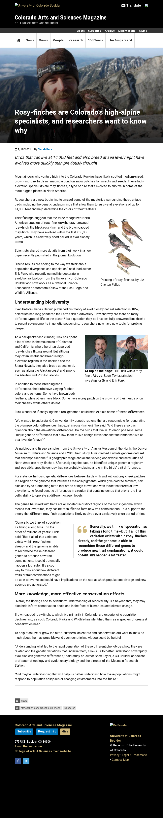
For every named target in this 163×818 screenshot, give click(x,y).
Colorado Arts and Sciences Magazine (61, 17)
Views (43, 40)
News (30, 40)
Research (76, 40)
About (80, 30)
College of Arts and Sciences (36, 23)
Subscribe (94, 30)
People (58, 40)
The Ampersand (120, 40)
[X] (26, 761)
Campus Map (120, 760)
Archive (110, 30)
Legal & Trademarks (134, 755)
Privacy (114, 755)
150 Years (95, 40)
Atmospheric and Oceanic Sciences (40, 708)
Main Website (126, 30)
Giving (143, 30)
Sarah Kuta (45, 149)
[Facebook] (18, 761)
